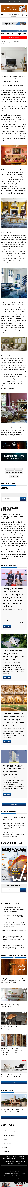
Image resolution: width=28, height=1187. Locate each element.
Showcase (10, 1163)
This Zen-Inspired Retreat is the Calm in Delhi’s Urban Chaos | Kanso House (14, 931)
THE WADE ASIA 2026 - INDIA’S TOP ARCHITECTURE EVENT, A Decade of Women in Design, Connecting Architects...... (13, 826)
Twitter (11, 552)
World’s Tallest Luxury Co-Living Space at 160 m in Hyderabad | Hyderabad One (13, 770)
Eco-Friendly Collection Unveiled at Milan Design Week (12, 1028)
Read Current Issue (12, 843)
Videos (5, 1147)
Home (3, 30)
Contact (20, 1)
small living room (14, 476)
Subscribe (16, 1)
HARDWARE (20, 956)
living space (18, 469)
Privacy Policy (20, 1162)
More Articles (9, 566)
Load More (14, 804)
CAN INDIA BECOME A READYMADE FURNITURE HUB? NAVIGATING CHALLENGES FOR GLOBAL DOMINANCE (12, 1052)
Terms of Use (10, 1160)
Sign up (6, 1)
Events (5, 1139)
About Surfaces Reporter (9, 509)
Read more (7, 626)
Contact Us (7, 1157)
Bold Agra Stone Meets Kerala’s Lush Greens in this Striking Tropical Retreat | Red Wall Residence (14, 924)
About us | (6, 1181)
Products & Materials (12, 30)
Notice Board (8, 812)
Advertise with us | (15, 1181)
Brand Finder (7, 1143)
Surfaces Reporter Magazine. (11, 1174)
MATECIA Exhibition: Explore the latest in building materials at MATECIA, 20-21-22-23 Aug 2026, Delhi (14, 834)
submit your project (15, 546)
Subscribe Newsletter (18, 1157)
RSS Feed (17, 1163)
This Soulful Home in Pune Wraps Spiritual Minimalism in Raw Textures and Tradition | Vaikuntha (13, 947)
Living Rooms (9, 469)
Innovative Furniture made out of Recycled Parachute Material (11, 1076)
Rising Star (7, 1091)
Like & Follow (8, 484)
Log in (3, 1)
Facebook (21, 550)
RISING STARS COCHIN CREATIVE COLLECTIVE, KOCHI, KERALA (12, 1110)
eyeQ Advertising (14, 1178)
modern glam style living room (14, 473)
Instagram (20, 552)
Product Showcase (22, 30)
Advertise (11, 1)
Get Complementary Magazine (11, 1158)
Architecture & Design (10, 1131)
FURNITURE (7, 956)
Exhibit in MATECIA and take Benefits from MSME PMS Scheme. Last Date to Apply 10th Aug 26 (14, 817)
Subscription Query (9, 1162)
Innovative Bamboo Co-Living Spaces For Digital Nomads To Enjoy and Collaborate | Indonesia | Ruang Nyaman (14, 719)
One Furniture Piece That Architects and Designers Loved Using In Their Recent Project (12, 1005)
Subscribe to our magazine (9, 554)
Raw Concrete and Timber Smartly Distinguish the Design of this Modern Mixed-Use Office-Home (13, 909)
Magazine (6, 1151)
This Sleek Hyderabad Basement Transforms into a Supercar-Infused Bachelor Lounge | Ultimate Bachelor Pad (13, 938)
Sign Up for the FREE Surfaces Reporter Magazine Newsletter (13, 556)
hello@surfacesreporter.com (16, 544)
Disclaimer (18, 1160)
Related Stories (10, 903)
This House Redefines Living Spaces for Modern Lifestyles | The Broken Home (13, 655)
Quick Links (7, 1125)
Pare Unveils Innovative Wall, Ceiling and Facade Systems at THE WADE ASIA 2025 (13, 917)
